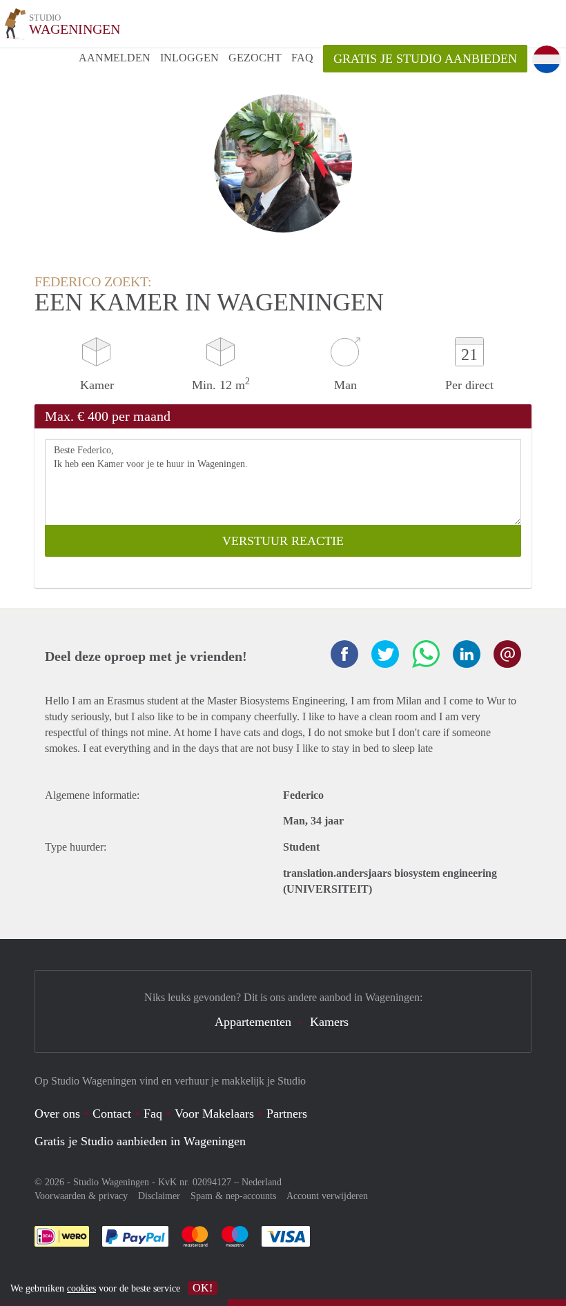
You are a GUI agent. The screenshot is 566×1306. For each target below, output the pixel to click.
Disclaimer (159, 1196)
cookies (81, 1288)
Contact (111, 1113)
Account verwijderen (327, 1196)
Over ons (57, 1113)
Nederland (262, 1182)
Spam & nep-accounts (233, 1196)
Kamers (329, 1022)
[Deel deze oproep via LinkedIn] (466, 654)
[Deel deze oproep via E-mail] (507, 654)
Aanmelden (114, 57)
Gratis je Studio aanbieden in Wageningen (140, 1141)
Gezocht (255, 57)
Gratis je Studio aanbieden (425, 59)
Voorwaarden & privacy (81, 1196)
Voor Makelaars (214, 1113)
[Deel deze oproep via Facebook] (344, 654)
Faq (153, 1113)
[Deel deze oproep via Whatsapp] (426, 654)
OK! (203, 1288)
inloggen (189, 57)
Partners (286, 1113)
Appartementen (253, 1022)
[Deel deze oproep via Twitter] (385, 654)
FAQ (302, 57)
